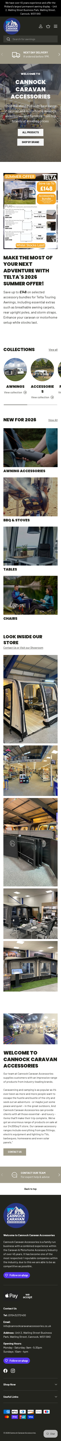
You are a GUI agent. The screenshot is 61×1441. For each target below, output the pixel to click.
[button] (48, 26)
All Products (30, 132)
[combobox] (30, 39)
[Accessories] (42, 369)
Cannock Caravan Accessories (23, 1433)
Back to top (30, 1188)
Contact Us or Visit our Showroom (23, 647)
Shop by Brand (30, 142)
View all (53, 349)
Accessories (42, 389)
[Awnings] (15, 369)
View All (53, 419)
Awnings (15, 386)
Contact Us (15, 1151)
